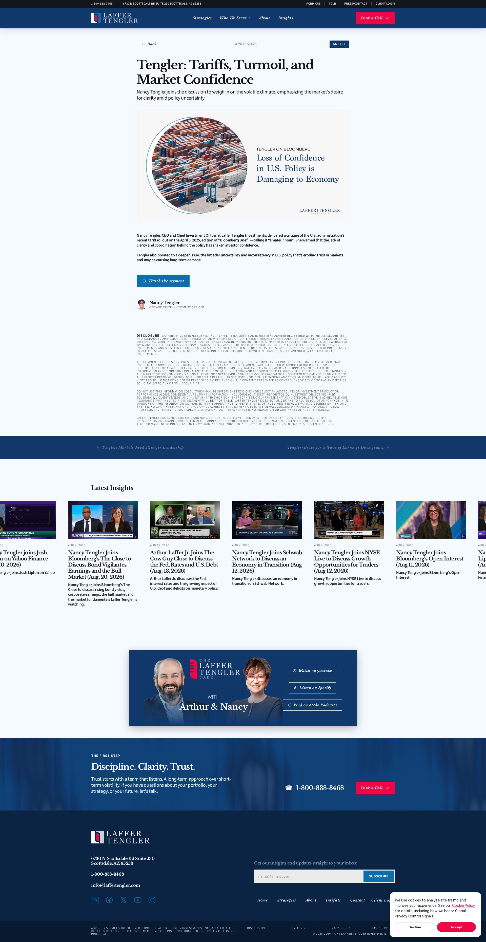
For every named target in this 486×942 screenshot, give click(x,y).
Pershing (297, 928)
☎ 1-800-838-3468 (314, 788)
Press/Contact (355, 4)
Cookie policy (383, 928)
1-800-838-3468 (102, 4)
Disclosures (257, 928)
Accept (456, 927)
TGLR (332, 4)
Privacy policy (338, 928)
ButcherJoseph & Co (108, 931)
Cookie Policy (463, 905)
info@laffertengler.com (115, 885)
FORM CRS (313, 4)
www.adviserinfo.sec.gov (157, 345)
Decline (415, 927)
